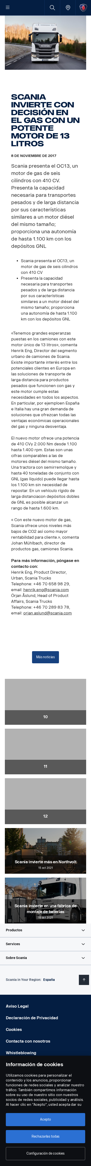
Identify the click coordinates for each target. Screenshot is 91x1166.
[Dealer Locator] (67, 7)
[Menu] (8, 8)
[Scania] (83, 7)
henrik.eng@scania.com (46, 589)
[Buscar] (52, 7)
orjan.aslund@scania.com (47, 613)
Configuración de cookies (45, 1153)
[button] (45, 930)
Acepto (45, 1119)
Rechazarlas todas (46, 1136)
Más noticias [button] (45, 657)
